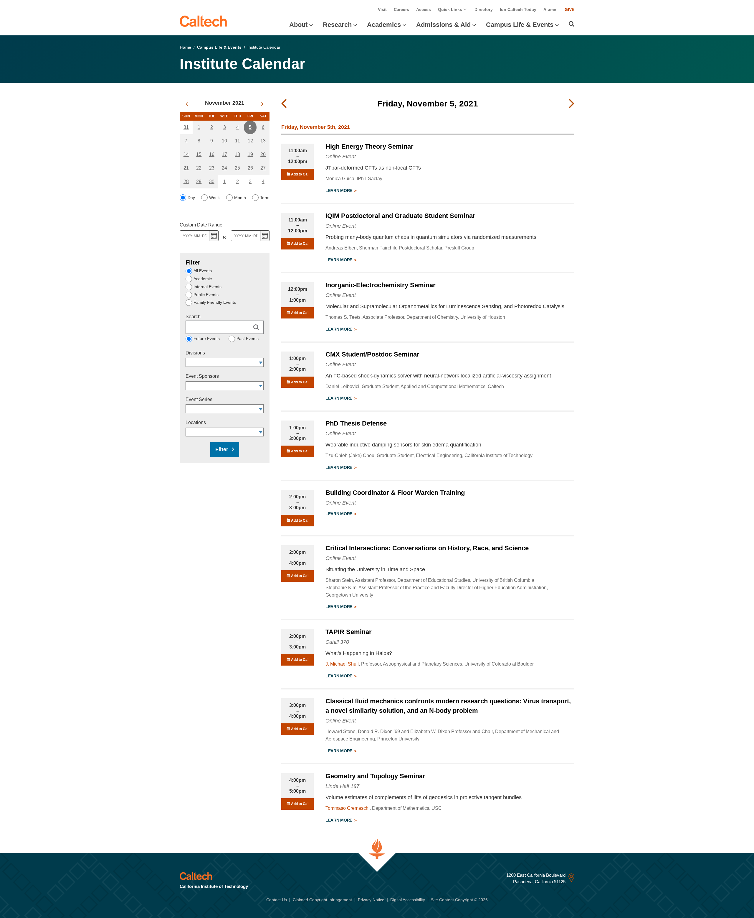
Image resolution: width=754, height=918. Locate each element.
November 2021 (224, 103)
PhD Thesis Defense (356, 423)
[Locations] (261, 432)
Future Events (207, 338)
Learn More (339, 190)
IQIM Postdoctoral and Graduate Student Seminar (400, 215)
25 (237, 167)
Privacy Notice (371, 899)
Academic (203, 278)
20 (263, 154)
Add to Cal (299, 174)
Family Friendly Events (215, 302)
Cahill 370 (337, 642)
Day (191, 197)
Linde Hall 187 (342, 786)
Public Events (206, 294)
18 (237, 154)
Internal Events (207, 286)
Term (264, 197)
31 (186, 127)
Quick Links (450, 9)
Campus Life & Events (519, 24)
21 (186, 167)
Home (185, 47)
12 (250, 140)
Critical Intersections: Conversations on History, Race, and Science (427, 548)
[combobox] (222, 362)
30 (211, 181)
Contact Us (276, 899)
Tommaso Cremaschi (347, 808)
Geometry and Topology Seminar (375, 776)
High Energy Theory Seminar (369, 146)
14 (186, 154)
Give (569, 9)
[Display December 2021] (262, 104)
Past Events (248, 338)
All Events (203, 270)
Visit (382, 9)
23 (211, 167)
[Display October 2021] (187, 104)
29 (198, 181)
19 (250, 154)
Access (423, 9)
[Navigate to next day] (571, 104)
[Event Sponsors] (261, 385)
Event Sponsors (202, 376)
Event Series (199, 399)
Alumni (550, 9)
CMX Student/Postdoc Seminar (372, 354)
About (298, 24)
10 (224, 140)
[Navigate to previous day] (284, 104)
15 (198, 154)
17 (224, 154)
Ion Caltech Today (518, 9)
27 (263, 167)
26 (250, 167)
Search (193, 316)
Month (240, 197)
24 (224, 167)
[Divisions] (261, 362)
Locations (196, 422)
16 (211, 154)
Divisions (195, 352)
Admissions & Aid (443, 24)
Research (337, 24)
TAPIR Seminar (348, 631)
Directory (483, 9)
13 (263, 140)
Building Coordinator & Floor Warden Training (395, 492)
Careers (401, 9)
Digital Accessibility (407, 899)
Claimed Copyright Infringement (322, 899)
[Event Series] (261, 408)
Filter (221, 449)
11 (237, 140)
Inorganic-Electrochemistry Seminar (380, 285)
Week (214, 197)
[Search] (571, 24)
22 (198, 167)
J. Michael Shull (342, 663)
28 (186, 181)
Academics (384, 24)
